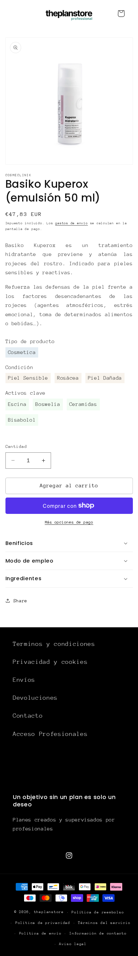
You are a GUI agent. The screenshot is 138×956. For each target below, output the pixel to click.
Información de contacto (98, 933)
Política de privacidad (42, 923)
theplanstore (49, 912)
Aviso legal (72, 944)
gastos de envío (71, 223)
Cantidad (16, 446)
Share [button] (20, 600)
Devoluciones (35, 697)
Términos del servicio (104, 923)
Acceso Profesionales (50, 733)
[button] (69, 543)
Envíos (24, 679)
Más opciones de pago (69, 522)
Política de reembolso (98, 912)
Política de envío (40, 933)
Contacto (28, 715)
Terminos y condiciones (54, 643)
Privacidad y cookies (50, 661)
